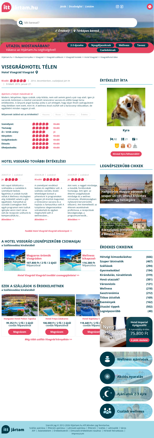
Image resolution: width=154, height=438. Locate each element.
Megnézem (19, 332)
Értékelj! (64, 30)
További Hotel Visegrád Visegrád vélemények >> (48, 230)
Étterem (92, 428)
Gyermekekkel (110, 270)
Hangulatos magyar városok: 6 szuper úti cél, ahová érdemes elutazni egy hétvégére (123, 196)
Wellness (124, 45)
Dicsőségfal (75, 6)
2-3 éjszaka (76, 45)
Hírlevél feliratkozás (113, 430)
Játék (63, 6)
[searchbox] (77, 22)
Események (107, 302)
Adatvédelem (44, 430)
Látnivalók (113, 428)
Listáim (89, 6)
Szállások (106, 265)
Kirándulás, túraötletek (116, 275)
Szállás (102, 428)
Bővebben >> (8, 219)
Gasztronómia (109, 293)
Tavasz (141, 45)
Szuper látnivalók (109, 185)
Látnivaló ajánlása (76, 428)
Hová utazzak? (125, 185)
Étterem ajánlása (56, 428)
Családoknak (108, 50)
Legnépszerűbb (108, 187)
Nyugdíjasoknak (101, 45)
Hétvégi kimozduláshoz (133, 183)
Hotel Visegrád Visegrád (18, 72)
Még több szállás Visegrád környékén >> (48, 339)
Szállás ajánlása (37, 428)
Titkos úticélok (140, 223)
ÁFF (33, 430)
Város (123, 428)
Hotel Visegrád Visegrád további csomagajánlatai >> (48, 275)
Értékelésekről (61, 430)
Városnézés (107, 284)
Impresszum (78, 433)
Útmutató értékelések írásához (85, 430)
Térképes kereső (87, 30)
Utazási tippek (140, 185)
